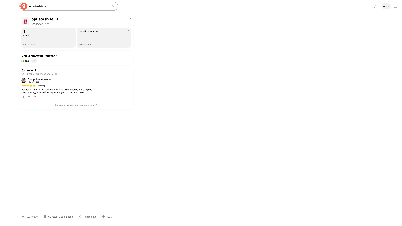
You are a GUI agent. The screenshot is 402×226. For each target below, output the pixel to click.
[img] (28, 85)
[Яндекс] (23, 6)
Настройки (90, 216)
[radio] (23, 96)
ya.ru (109, 216)
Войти (386, 6)
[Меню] (396, 6)
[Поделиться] (129, 18)
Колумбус (32, 216)
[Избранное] (373, 6)
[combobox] (68, 6)
